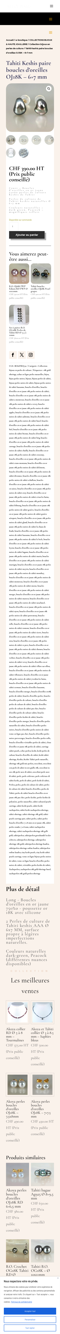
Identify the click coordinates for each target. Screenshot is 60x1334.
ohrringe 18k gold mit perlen (21, 763)
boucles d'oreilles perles (33, 696)
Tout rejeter (30, 1328)
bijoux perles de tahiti (41, 378)
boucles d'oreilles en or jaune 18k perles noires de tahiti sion (29, 636)
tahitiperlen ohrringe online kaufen (24, 848)
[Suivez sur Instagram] (31, 355)
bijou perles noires (17, 378)
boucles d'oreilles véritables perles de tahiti (27, 742)
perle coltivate (28, 776)
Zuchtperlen (14, 869)
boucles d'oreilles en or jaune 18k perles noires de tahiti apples (29, 408)
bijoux (28, 378)
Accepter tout (30, 1311)
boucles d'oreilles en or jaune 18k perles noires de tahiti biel (29, 425)
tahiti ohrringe (15, 814)
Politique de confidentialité (21, 1301)
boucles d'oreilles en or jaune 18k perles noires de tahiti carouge (29, 442)
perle (19, 776)
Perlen (12, 784)
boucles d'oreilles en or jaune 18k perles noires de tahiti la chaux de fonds (28, 526)
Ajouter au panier (27, 235)
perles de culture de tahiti (32, 784)
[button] (49, 88)
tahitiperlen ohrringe (26, 839)
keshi (34, 750)
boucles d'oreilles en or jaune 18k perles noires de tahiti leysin (29, 543)
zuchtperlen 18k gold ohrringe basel (35, 869)
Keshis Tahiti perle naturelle (36, 759)
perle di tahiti (25, 780)
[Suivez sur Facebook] (13, 355)
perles (18, 784)
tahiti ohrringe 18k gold (32, 814)
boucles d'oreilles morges (19, 691)
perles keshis (30, 797)
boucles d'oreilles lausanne (33, 687)
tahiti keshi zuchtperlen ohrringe (34, 810)
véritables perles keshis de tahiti (36, 865)
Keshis (20, 759)
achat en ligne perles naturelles (30, 374)
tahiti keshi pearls (24, 806)
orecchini (38, 763)
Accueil (10, 40)
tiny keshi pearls (28, 852)
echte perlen (25, 750)
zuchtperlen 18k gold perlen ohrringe (24, 873)
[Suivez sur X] (22, 355)
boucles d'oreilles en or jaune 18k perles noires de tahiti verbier (29, 653)
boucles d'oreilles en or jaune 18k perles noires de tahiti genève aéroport (29, 514)
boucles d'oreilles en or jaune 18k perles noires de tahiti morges (29, 590)
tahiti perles (31, 818)
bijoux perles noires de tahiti (21, 383)
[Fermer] (58, 1278)
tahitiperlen (19, 835)
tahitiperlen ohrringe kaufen (37, 844)
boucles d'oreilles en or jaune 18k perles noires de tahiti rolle (29, 619)
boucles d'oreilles (32, 387)
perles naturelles (25, 801)
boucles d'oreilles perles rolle (38, 738)
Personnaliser (30, 1319)
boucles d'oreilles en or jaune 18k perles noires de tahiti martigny (29, 560)
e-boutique (21, 40)
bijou (46, 374)
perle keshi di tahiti (40, 780)
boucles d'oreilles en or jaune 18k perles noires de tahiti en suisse (29, 484)
